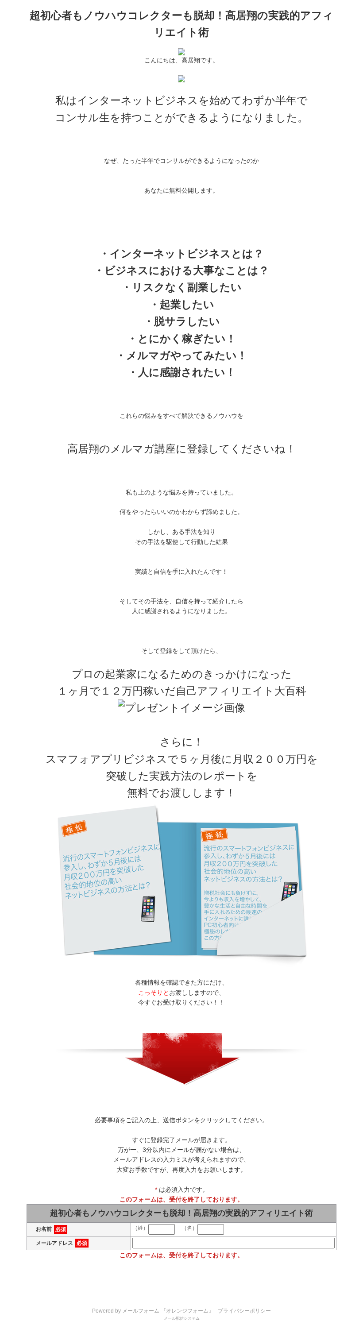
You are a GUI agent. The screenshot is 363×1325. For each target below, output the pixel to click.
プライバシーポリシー (244, 1311)
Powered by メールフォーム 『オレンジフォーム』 (153, 1311)
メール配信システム (182, 1318)
